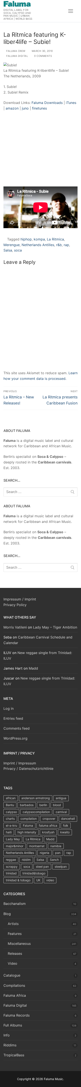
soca (18, 250)
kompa (39, 239)
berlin (43, 805)
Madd (33, 668)
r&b (59, 245)
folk (65, 825)
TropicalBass (13, 1055)
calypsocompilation (36, 812)
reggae (11, 859)
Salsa (7, 250)
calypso (11, 812)
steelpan (61, 866)
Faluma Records (16, 1015)
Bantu (10, 805)
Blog (7, 914)
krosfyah (48, 832)
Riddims (9, 1045)
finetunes (39, 108)
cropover (49, 818)
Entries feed (13, 718)
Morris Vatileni (15, 627)
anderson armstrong (35, 798)
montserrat (36, 846)
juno (26, 108)
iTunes (71, 102)
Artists (13, 923)
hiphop (26, 239)
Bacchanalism (14, 903)
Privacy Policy (15, 605)
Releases (15, 953)
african (11, 798)
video (50, 880)
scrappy (11, 866)
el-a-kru (11, 825)
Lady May (13, 839)
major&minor (14, 846)
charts (10, 818)
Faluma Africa (14, 995)
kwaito (65, 832)
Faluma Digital (17, 55)
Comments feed (16, 728)
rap (66, 245)
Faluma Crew (15, 51)
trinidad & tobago (18, 880)
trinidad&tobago (33, 873)
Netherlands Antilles (38, 245)
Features (15, 933)
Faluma (28, 825)
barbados (26, 805)
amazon (13, 108)
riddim (26, 859)
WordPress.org (15, 738)
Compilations (14, 985)
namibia (55, 846)
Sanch (54, 859)
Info (6, 1035)
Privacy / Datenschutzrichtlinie (28, 768)
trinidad (11, 873)
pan (57, 853)
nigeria (44, 853)
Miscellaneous (19, 943)
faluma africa (48, 825)
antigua (61, 798)
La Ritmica (55, 239)
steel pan (42, 866)
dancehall (68, 818)
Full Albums (12, 1025)
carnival (61, 812)
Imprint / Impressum (19, 763)
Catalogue (11, 975)
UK (38, 880)
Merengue (11, 245)
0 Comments (42, 55)
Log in (8, 708)
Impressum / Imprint (19, 599)
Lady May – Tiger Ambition (55, 627)
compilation (29, 818)
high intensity (26, 832)
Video (12, 963)
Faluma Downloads (46, 102)
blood (57, 805)
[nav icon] (71, 11)
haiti (9, 832)
